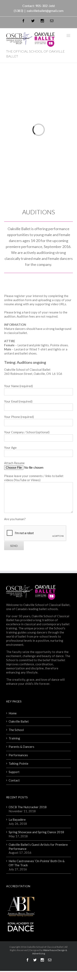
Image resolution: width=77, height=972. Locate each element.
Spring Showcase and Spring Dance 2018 (36, 832)
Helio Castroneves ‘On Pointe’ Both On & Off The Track (36, 863)
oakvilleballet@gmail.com (45, 11)
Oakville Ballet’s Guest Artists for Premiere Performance (38, 846)
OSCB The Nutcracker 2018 (28, 807)
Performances (18, 755)
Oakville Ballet (19, 721)
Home (13, 713)
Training (14, 738)
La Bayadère (17, 819)
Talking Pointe (18, 763)
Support (14, 772)
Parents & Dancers (21, 746)
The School (16, 730)
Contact (14, 780)
